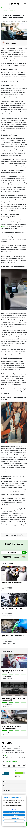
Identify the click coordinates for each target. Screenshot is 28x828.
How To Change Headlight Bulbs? (12, 582)
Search (24, 552)
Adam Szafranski (11, 43)
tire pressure (4, 226)
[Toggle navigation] (25, 3)
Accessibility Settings (11, 761)
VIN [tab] (9, 547)
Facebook (18, 535)
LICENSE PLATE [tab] (16, 547)
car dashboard (18, 185)
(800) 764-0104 (9, 755)
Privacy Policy (14, 809)
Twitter (21, 535)
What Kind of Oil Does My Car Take (12, 609)
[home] (12, 3)
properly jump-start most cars (9, 490)
